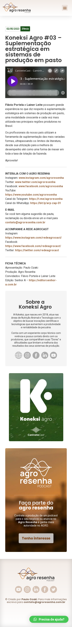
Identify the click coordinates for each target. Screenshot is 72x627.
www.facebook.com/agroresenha (41, 186)
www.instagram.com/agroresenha (41, 177)
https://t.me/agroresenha (46, 199)
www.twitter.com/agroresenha (35, 182)
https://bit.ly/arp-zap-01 (45, 203)
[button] (65, 8)
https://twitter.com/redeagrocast (37, 250)
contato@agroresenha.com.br (25, 222)
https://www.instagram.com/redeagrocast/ (33, 237)
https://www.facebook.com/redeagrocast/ (33, 246)
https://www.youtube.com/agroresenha (31, 194)
